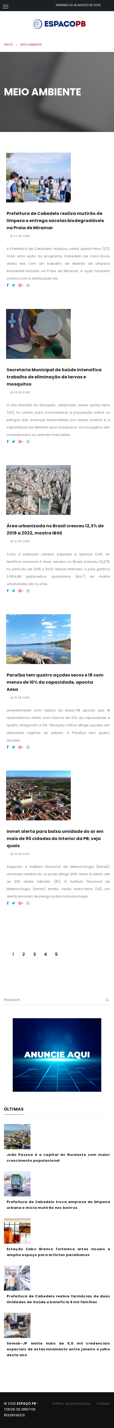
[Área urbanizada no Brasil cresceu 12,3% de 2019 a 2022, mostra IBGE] (7, 590)
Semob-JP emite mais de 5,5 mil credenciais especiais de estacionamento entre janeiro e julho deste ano (58, 1349)
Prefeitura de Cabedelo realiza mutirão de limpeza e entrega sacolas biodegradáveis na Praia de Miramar (55, 220)
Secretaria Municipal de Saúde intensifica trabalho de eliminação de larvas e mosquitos (54, 377)
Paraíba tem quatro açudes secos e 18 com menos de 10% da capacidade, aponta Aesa (55, 682)
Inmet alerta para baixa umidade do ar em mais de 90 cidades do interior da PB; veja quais (55, 838)
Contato (103, 1403)
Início (8, 44)
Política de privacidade (71, 1403)
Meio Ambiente (31, 44)
